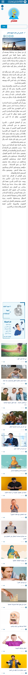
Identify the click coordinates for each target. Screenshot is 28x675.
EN (2, 6)
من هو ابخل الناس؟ (21, 582)
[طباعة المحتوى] (4, 36)
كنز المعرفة (7, 321)
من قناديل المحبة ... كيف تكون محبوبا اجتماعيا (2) (15, 403)
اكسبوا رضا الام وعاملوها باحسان (18, 470)
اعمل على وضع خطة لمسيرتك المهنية (17, 604)
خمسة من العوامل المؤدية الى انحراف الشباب (15, 492)
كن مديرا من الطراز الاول (20, 448)
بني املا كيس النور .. (21, 358)
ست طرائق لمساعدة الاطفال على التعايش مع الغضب (15, 537)
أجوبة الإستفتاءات (6, 312)
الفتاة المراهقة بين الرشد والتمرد (18, 626)
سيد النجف (6, 306)
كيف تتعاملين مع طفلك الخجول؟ (18, 514)
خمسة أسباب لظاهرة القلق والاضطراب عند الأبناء (14, 380)
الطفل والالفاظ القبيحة (21, 648)
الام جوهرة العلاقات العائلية (19, 560)
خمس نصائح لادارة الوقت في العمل (17, 670)
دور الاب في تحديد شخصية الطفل (17, 426)
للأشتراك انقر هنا (7, 337)
